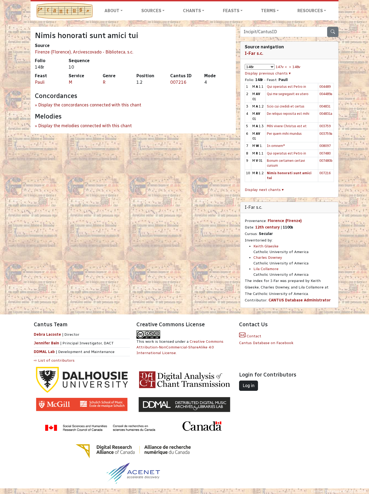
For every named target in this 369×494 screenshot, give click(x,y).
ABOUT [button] (112, 10)
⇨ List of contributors (54, 360)
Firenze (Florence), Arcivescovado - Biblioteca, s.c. (84, 52)
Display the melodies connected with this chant (85, 125)
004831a (325, 114)
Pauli (40, 82)
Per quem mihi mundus (284, 134)
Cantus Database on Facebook (266, 343)
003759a (325, 134)
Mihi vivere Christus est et (287, 126)
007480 (325, 153)
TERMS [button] (268, 10)
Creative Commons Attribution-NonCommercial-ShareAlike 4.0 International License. (179, 347)
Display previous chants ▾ (268, 73)
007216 (178, 82)
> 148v (294, 67)
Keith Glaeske (266, 246)
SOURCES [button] (151, 10)
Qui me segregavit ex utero (287, 94)
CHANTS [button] (192, 10)
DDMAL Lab (44, 352)
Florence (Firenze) (285, 221)
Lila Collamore (266, 269)
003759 (325, 126)
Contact (253, 336)
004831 (325, 106)
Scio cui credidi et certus (285, 106)
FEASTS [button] (231, 10)
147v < (281, 67)
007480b (326, 161)
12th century (267, 227)
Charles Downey (267, 257)
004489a (325, 94)
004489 (325, 87)
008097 (325, 146)
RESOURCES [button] (310, 10)
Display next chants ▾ (264, 189)
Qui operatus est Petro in (286, 87)
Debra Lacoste (47, 334)
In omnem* (276, 146)
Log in (248, 385)
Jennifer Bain (47, 343)
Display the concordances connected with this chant (89, 104)
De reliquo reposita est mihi (288, 114)
